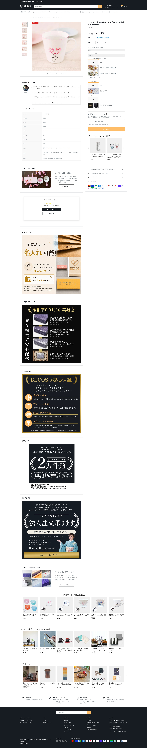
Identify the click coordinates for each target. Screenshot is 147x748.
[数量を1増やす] (105, 42)
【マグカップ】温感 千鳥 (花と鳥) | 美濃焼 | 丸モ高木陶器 (116, 614)
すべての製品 (28, 16)
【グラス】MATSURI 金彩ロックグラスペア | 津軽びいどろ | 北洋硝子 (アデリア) (114, 156)
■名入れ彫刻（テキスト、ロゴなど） (97, 47)
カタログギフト (67, 12)
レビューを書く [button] (51, 209)
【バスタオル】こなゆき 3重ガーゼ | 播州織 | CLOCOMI (81, 649)
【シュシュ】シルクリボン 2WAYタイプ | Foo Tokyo (98, 683)
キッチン (35, 12)
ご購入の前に (67, 727)
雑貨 (50, 12)
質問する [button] (51, 213)
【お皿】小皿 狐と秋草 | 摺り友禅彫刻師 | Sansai (81, 683)
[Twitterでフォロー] (60, 741)
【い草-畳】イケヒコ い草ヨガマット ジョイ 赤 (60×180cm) (65, 683)
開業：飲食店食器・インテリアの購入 (118, 723)
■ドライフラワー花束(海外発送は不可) (97, 58)
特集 (109, 12)
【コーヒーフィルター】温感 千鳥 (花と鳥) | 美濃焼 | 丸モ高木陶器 (98, 615)
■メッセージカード (92, 81)
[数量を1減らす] (97, 42)
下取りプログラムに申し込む (98, 121)
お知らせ (66, 720)
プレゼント (96, 12)
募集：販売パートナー (114, 726)
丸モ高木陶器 (90, 27)
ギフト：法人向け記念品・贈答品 (117, 731)
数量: (89, 42)
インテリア (43, 12)
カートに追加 (106, 129)
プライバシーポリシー (92, 725)
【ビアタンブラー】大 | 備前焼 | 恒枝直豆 (47, 683)
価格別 (103, 12)
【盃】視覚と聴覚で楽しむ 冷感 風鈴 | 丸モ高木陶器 (30, 614)
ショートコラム (68, 731)
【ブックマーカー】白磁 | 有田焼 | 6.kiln (47, 649)
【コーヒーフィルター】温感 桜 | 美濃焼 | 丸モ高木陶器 (81, 614)
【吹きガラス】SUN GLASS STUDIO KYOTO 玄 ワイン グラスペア (98, 650)
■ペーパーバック (92, 95)
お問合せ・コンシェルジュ (26, 720)
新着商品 (82, 12)
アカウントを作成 (47, 722)
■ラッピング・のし (92, 53)
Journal (115, 12)
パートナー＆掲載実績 (92, 729)
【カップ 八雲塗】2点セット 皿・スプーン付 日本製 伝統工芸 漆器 (64, 650)
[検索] (100, 6)
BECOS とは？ (67, 722)
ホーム (22, 16)
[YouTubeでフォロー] (65, 741)
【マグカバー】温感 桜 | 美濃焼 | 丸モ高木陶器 (47, 614)
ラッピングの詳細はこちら (66, 585)
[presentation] (89, 148)
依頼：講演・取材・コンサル (116, 728)
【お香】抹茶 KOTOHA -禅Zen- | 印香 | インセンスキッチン (116, 683)
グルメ (75, 12)
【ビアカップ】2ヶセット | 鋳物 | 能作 (116, 649)
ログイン (45, 720)
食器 (29, 12)
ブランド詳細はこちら (66, 186)
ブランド (88, 12)
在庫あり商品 (23, 12)
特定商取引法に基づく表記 (93, 722)
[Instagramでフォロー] (63, 741)
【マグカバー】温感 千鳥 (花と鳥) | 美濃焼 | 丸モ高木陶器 (65, 614)
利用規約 (89, 727)
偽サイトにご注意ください (26, 722)
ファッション (57, 12)
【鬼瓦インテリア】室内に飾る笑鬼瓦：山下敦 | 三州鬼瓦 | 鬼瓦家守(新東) (30, 684)
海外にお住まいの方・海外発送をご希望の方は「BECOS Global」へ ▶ (35, 739)
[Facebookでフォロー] (57, 741)
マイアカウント (109, 7)
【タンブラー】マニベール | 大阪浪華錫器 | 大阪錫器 (97, 155)
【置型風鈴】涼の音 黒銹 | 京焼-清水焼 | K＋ (30, 649)
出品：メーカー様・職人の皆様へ (117, 720)
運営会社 (89, 720)
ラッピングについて (69, 725)
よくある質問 (67, 729)
